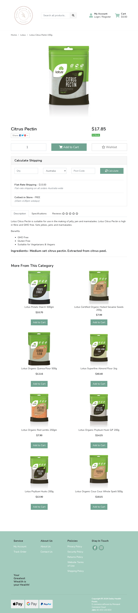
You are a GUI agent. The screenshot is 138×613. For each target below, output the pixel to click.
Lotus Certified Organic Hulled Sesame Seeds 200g (99, 308)
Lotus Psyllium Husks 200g (39, 491)
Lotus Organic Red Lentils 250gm (39, 430)
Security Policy (75, 551)
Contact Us (47, 551)
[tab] (20, 213)
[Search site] (73, 15)
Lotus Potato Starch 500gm (39, 307)
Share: (15, 135)
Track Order (20, 551)
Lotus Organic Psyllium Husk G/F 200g (99, 430)
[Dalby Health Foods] (23, 15)
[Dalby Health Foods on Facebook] (94, 547)
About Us (46, 546)
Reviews (57, 213)
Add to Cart (70, 147)
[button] (100, 15)
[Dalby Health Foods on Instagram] (101, 547)
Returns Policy (75, 557)
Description (20, 213)
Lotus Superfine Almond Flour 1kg (99, 368)
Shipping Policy (75, 571)
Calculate (113, 170)
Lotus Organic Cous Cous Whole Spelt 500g (99, 491)
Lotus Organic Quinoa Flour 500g (39, 368)
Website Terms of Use (75, 564)
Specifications (39, 213)
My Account (20, 546)
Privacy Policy (74, 546)
